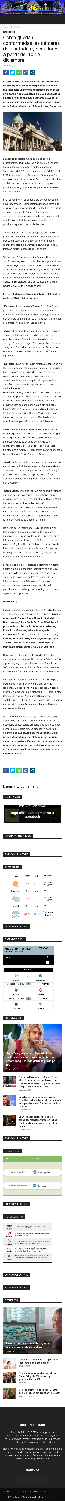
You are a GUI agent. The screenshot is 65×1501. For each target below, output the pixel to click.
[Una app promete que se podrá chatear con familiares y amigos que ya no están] (9, 1393)
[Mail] (37, 1480)
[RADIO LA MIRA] (32, 7)
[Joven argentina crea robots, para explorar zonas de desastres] (32, 1330)
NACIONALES (17, 27)
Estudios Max (51, 1497)
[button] (5, 19)
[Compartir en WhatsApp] (19, 72)
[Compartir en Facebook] (6, 72)
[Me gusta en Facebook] (25, 72)
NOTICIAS (27, 1491)
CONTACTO (57, 1491)
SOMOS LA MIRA (41, 1491)
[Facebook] (20, 1480)
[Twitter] (45, 1480)
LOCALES (16, 1491)
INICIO (6, 1491)
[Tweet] (12, 72)
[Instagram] (28, 1480)
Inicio (5, 27)
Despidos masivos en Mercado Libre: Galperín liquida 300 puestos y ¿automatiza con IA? (38, 1376)
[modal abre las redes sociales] (32, 72)
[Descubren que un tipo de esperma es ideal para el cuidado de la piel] (9, 1363)
